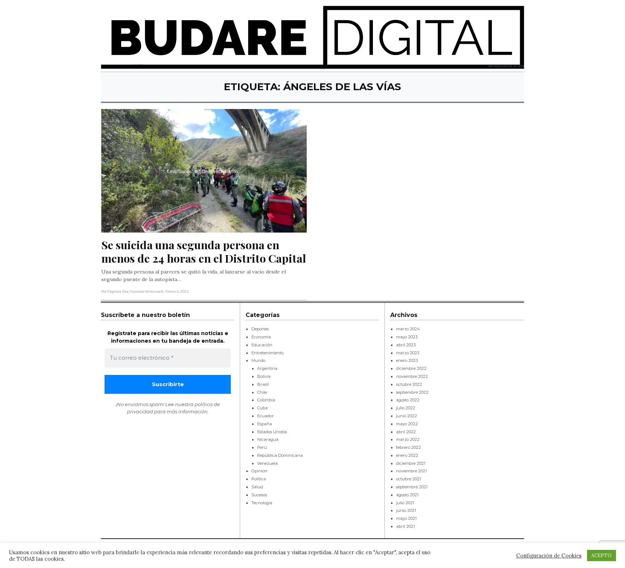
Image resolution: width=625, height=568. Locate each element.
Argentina (267, 368)
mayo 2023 (406, 336)
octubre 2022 (409, 384)
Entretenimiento (267, 352)
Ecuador (265, 415)
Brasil (263, 384)
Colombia (266, 399)
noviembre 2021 (411, 470)
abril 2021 (405, 526)
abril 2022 (406, 431)
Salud (257, 486)
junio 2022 (406, 415)
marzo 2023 (407, 352)
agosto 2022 (408, 399)
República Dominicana (280, 455)
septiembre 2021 (412, 486)
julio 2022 (405, 407)
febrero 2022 (408, 447)
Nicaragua (268, 439)
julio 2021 (405, 502)
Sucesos (259, 494)
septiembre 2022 (412, 392)
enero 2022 (407, 455)
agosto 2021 (407, 494)
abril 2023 (406, 344)
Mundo (258, 360)
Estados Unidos (272, 431)
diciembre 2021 (410, 463)
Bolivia (264, 376)
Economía (261, 336)
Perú (262, 447)
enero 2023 (407, 360)
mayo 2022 (407, 423)
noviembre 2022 (412, 376)
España (264, 423)
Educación (261, 344)
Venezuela (267, 463)
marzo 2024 (408, 328)
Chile (262, 392)
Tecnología (261, 502)
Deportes (260, 328)
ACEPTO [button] (601, 555)
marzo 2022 (408, 439)
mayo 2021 (406, 518)
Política (258, 478)
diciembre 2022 (411, 368)
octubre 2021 (408, 478)
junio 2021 (406, 510)
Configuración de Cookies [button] (549, 555)
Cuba (262, 407)
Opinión (259, 470)
